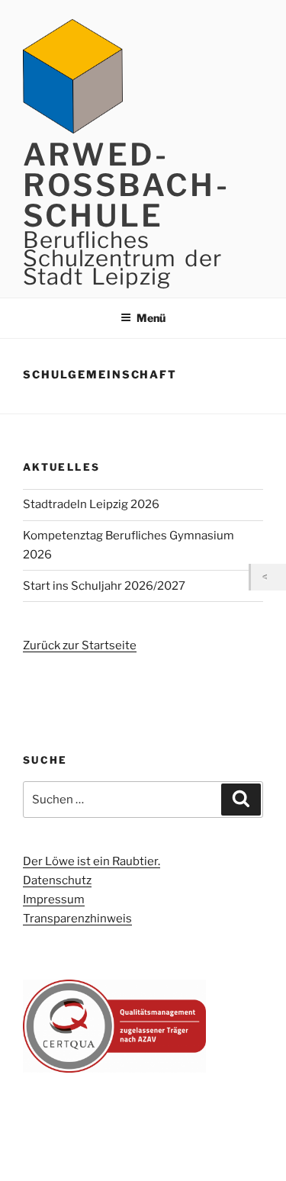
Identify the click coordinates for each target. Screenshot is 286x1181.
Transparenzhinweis (77, 918)
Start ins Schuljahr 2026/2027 (104, 586)
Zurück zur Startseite (80, 645)
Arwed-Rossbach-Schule (126, 185)
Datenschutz (57, 880)
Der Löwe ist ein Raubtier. (91, 861)
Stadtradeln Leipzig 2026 (91, 504)
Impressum (54, 899)
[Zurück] (268, 577)
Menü (151, 317)
